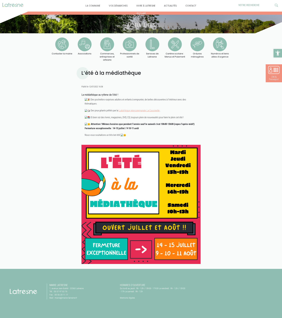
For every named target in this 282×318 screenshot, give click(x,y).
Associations (84, 53)
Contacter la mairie (62, 53)
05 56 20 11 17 (61, 294)
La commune (93, 5)
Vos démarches (118, 5)
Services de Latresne (152, 55)
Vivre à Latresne (145, 5)
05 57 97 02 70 (60, 291)
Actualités (170, 5)
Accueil (141, 13)
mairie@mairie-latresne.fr (66, 297)
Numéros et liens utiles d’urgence (220, 55)
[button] (278, 53)
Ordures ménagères (197, 55)
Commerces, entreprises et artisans (107, 56)
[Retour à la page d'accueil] (23, 291)
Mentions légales (127, 297)
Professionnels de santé (129, 55)
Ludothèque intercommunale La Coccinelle (139, 110)
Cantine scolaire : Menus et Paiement (175, 55)
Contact (190, 5)
